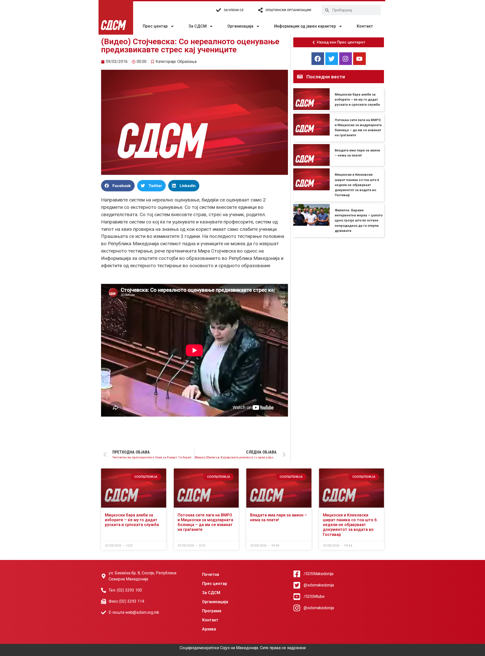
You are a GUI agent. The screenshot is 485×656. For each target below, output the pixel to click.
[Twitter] (331, 58)
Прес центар (155, 26)
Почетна (210, 574)
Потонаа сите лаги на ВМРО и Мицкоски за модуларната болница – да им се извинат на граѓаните (205, 522)
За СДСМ (197, 26)
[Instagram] (345, 58)
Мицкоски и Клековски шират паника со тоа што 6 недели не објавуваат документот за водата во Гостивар (357, 185)
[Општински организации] (260, 10)
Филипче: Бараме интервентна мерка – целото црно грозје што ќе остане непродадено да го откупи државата (358, 220)
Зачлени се (234, 10)
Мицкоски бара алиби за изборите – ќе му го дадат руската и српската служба (357, 99)
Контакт (365, 26)
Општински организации (288, 10)
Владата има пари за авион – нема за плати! (278, 517)
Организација (240, 26)
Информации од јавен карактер (305, 26)
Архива (209, 629)
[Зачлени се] (218, 10)
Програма (211, 610)
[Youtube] (359, 58)
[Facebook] (317, 58)
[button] (118, 185)
